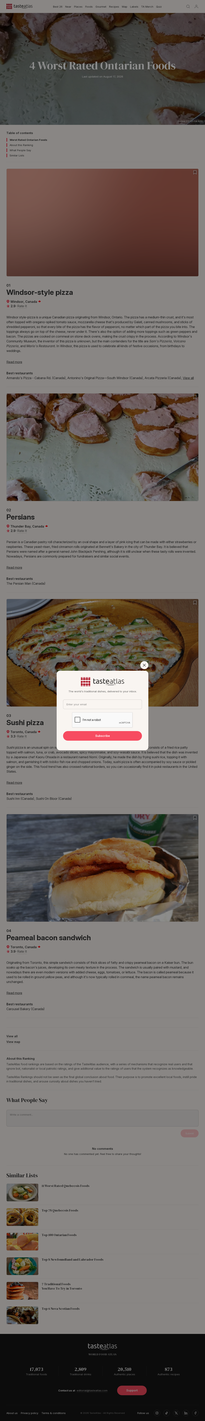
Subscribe (102, 735)
